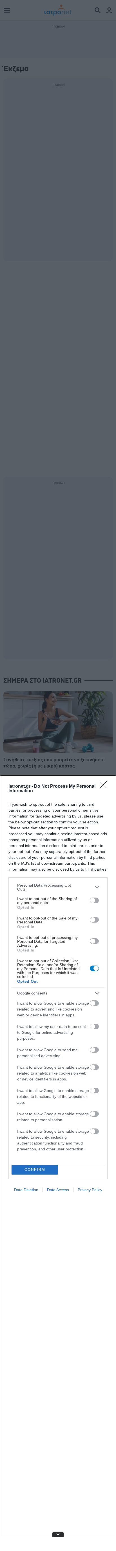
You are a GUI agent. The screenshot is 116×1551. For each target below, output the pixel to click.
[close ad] (58, 1534)
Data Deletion (26, 1189)
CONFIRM (34, 1170)
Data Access (58, 1189)
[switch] (94, 900)
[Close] (105, 786)
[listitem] (58, 887)
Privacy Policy (90, 1189)
